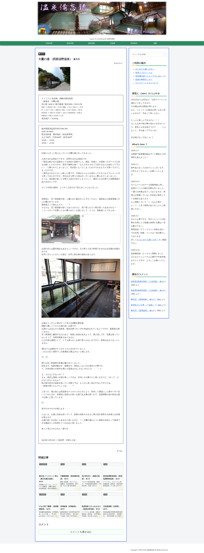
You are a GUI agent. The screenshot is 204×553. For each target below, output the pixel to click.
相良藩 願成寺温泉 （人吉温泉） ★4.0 (147, 281)
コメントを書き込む (81, 532)
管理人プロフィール (143, 73)
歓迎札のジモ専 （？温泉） (142, 305)
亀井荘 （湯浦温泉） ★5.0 (142, 299)
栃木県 (43, 54)
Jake (159, 299)
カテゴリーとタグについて (146, 83)
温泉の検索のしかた (143, 79)
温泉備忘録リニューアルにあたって (150, 76)
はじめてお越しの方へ (144, 69)
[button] (164, 54)
